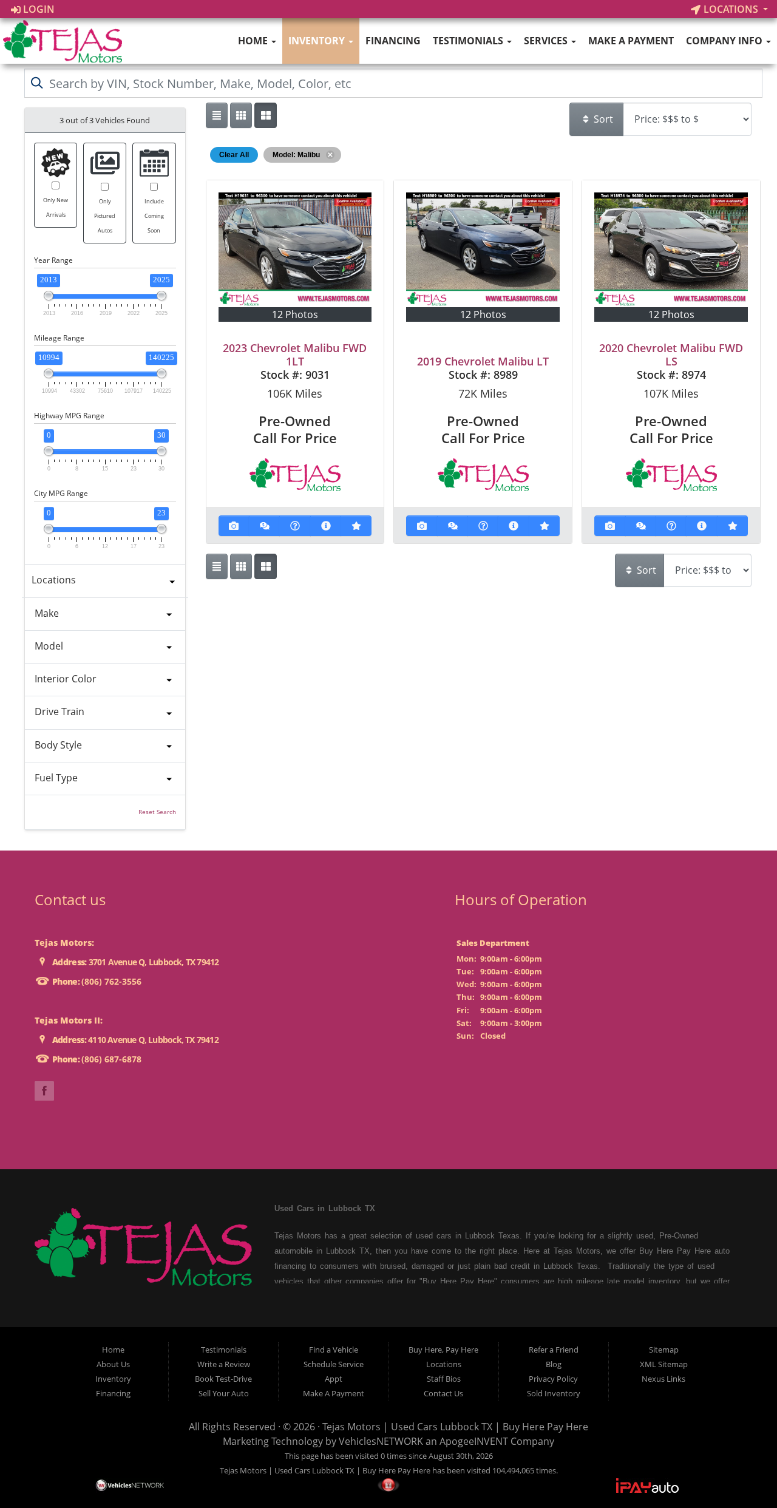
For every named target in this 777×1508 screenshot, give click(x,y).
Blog (554, 1364)
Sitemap (664, 1349)
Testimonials (469, 40)
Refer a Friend (554, 1349)
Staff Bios (444, 1378)
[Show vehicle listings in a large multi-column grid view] (241, 115)
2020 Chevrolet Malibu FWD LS (671, 355)
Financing (393, 40)
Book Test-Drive (223, 1378)
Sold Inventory (553, 1393)
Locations (731, 9)
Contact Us (443, 1393)
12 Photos (295, 314)
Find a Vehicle (333, 1349)
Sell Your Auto (223, 1393)
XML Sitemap (664, 1364)
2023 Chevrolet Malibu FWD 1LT (295, 355)
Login (38, 9)
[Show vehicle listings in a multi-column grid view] (265, 115)
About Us (113, 1364)
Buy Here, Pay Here (443, 1349)
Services (547, 40)
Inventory (317, 40)
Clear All (234, 155)
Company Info (725, 40)
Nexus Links (663, 1378)
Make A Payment (631, 40)
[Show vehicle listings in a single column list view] (217, 115)
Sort (602, 119)
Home (254, 40)
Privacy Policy (553, 1378)
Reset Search (157, 812)
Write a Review (223, 1364)
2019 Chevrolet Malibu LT (483, 361)
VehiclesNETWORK (381, 1441)
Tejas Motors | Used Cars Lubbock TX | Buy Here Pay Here (455, 1426)
